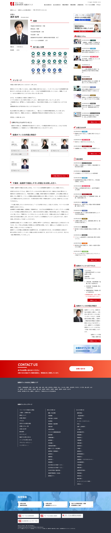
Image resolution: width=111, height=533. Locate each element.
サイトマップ (22, 434)
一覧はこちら (93, 122)
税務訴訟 (79, 437)
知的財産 (79, 445)
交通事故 (50, 421)
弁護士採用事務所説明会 (23, 504)
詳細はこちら (93, 300)
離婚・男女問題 (52, 413)
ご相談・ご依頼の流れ (25, 412)
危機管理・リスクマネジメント (84, 459)
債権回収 (79, 456)
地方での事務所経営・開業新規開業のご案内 (78, 504)
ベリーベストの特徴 (90, 5)
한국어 (99, 2)
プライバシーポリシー (25, 442)
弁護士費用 (73, 5)
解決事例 (21, 431)
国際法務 (79, 467)
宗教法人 (79, 484)
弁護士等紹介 (65, 5)
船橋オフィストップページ (25, 404)
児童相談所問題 (52, 445)
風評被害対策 (80, 432)
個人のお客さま (47, 5)
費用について (22, 415)
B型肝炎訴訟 (51, 429)
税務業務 (50, 462)
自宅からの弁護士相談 (25, 423)
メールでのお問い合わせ (25, 440)
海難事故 (50, 456)
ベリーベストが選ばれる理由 (26, 410)
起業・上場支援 (81, 426)
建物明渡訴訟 (80, 454)
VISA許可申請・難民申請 (54, 470)
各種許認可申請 (81, 470)
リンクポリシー (23, 445)
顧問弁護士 (79, 413)
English (90, 2)
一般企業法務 (80, 415)
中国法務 (79, 465)
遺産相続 (50, 435)
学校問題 (50, 443)
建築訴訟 (79, 451)
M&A (78, 424)
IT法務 (78, 429)
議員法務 (79, 478)
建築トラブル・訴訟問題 (54, 448)
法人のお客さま (57, 5)
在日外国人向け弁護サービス (55, 467)
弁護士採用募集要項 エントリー (51, 504)
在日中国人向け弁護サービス (55, 465)
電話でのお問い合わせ (25, 437)
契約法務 (79, 418)
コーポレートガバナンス (83, 421)
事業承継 (79, 473)
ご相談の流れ (80, 5)
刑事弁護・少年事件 (53, 418)
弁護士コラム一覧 (24, 426)
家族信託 (50, 459)
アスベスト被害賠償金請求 (54, 432)
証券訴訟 (50, 454)
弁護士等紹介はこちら (59, 176)
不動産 (78, 448)
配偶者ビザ (50, 476)
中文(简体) (95, 2)
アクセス (98, 5)
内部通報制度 (80, 462)
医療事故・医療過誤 (53, 451)
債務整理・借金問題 (53, 424)
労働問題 (50, 415)
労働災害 (50, 426)
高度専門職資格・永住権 (54, 473)
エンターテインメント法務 (83, 481)
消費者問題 (50, 437)
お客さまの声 (22, 429)
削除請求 (50, 440)
